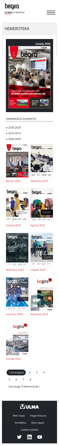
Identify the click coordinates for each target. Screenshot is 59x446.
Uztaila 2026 (42, 43)
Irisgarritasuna (38, 415)
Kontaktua (20, 422)
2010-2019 (13, 133)
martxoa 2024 (14, 314)
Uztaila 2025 (13, 225)
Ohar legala (37, 422)
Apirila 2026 (13, 181)
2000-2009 (13, 139)
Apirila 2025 (37, 225)
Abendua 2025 (39, 181)
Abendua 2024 (15, 269)
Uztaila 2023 (13, 358)
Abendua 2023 (39, 314)
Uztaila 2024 (38, 269)
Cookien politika (29, 429)
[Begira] (12, 6)
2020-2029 (13, 127)
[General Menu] (51, 13)
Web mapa (19, 415)
